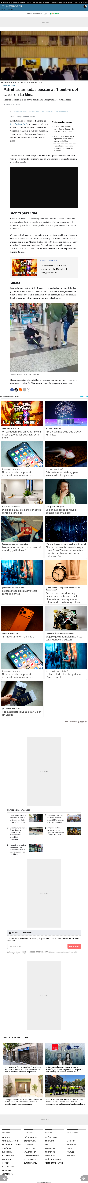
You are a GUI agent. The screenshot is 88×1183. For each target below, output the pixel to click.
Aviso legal (50, 1148)
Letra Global (29, 1148)
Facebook (71, 1141)
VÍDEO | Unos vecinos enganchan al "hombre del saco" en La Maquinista (64, 129)
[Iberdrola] (54, 13)
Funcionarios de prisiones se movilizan (61, 2)
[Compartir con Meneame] (20, 389)
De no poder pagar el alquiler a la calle (20, 2)
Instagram (71, 1144)
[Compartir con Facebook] (12, 389)
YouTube (70, 1152)
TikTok (69, 1148)
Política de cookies (53, 1159)
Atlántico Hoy (30, 1152)
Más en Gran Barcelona (15, 1038)
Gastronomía (8, 1155)
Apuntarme (74, 946)
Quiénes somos (51, 1137)
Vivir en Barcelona (10, 1141)
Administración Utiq (54, 1163)
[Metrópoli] (44, 6)
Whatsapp (71, 1155)
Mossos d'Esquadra (20, 112)
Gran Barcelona (9, 85)
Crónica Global (30, 1137)
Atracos (32, 112)
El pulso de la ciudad (11, 1144)
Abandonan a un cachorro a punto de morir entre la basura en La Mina (64, 138)
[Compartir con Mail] (24, 389)
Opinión (5, 1163)
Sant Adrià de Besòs (61, 112)
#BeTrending (7, 1174)
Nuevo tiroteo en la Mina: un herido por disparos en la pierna (64, 148)
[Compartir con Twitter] (16, 390)
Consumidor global (32, 1155)
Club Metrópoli (30, 1163)
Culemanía (28, 1144)
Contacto (49, 1141)
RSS (46, 1144)
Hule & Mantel (30, 1159)
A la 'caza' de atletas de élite (41, 2)
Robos (38, 112)
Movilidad (6, 1137)
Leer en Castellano (7, 10)
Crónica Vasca (30, 1141)
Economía (6, 1159)
